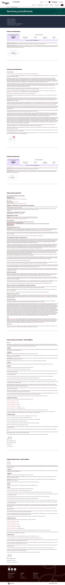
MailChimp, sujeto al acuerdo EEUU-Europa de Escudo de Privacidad (17, 218)
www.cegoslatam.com (41, 229)
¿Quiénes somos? (35, 574)
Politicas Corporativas (51, 583)
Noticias (22, 574)
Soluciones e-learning (10, 574)
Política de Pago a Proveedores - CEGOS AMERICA (15, 23)
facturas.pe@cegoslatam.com (12, 402)
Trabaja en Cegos (35, 575)
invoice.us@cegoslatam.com (12, 528)
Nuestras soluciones (11, 573)
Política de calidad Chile (11, 21)
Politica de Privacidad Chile (12, 22)
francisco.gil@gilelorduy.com (48, 103)
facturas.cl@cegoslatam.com (12, 521)
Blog (21, 575)
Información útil (35, 573)
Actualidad (22, 573)
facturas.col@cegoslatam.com (12, 406)
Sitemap (56, 583)
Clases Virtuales (10, 575)
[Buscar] (49, 2)
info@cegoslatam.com (15, 201)
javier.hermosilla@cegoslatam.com (15, 91)
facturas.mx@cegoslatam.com (12, 404)
